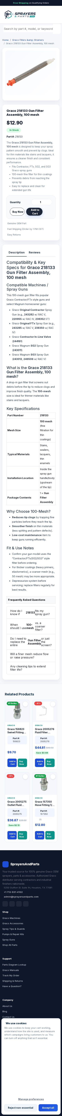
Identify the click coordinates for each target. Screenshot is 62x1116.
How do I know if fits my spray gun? (30, 612)
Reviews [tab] (34, 252)
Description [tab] (17, 252)
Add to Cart (35, 211)
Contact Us (8, 1016)
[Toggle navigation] (53, 14)
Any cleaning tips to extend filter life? (28, 668)
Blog (4, 1011)
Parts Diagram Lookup (14, 964)
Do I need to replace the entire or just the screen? (31, 642)
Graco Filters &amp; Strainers (28, 40)
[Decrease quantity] (34, 202)
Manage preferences (31, 1099)
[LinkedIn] (12, 904)
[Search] (57, 29)
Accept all (48, 1107)
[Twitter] (19, 904)
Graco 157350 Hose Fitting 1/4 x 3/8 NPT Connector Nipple (44, 803)
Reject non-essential (20, 1107)
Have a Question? (12, 986)
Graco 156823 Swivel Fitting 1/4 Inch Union (15, 731)
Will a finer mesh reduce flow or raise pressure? (29, 655)
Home (5, 40)
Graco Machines (11, 918)
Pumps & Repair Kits (13, 934)
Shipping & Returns (12, 981)
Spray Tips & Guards (13, 928)
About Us (7, 1006)
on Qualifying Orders (31, 3)
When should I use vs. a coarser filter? (27, 626)
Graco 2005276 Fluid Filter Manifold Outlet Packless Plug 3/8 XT (44, 731)
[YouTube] (26, 904)
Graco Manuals (10, 970)
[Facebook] (5, 904)
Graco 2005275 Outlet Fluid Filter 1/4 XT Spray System (17, 803)
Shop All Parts (9, 945)
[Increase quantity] (49, 202)
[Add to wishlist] (48, 212)
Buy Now (17, 211)
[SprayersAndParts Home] (20, 14)
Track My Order (10, 975)
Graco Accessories (12, 923)
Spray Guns (8, 939)
